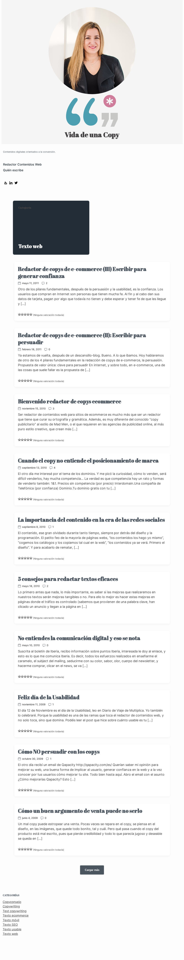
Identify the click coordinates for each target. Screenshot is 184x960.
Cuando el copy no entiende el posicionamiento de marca (88, 460)
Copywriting (11, 906)
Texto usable (12, 929)
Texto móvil (11, 920)
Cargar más (92, 869)
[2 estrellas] (22, 314)
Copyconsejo (12, 902)
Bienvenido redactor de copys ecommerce (69, 401)
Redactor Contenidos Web (22, 164)
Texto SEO (10, 924)
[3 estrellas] (25, 314)
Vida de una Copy (92, 134)
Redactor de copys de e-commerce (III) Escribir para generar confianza (82, 272)
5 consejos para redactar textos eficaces (68, 578)
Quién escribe (13, 170)
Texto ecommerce (16, 915)
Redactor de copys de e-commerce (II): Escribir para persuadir (82, 338)
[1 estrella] (19, 314)
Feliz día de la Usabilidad (48, 697)
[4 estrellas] (28, 314)
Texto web (10, 934)
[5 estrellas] (30, 314)
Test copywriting (14, 911)
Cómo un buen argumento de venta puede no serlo (80, 810)
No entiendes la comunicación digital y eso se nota (79, 638)
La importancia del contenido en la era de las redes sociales (91, 519)
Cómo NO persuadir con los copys (59, 751)
